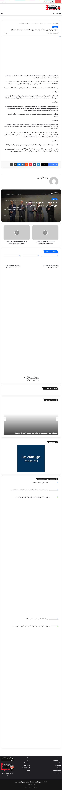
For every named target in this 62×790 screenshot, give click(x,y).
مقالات (59, 762)
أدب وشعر (58, 767)
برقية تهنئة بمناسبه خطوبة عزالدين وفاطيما (36, 619)
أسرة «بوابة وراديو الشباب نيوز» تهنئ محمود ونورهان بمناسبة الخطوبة (29, 490)
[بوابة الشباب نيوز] (53, 8)
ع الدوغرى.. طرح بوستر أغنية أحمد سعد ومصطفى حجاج (13, 266)
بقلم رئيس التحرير (31, 784)
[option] (31, 205)
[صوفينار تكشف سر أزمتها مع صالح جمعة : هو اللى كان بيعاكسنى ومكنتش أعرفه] (31, 315)
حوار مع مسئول (57, 760)
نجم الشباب (58, 765)
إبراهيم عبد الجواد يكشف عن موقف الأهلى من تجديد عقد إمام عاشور (37, 2)
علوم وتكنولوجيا (26, 767)
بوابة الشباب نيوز (42, 178)
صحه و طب (27, 765)
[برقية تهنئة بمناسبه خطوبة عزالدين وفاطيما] (53, 621)
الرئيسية (55, 23)
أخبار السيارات (57, 772)
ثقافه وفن (50, 23)
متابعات (28, 757)
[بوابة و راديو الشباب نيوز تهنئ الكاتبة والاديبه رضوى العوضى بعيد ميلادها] (53, 685)
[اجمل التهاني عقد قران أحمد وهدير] (53, 485)
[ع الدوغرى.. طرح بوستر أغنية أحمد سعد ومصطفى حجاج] (12, 259)
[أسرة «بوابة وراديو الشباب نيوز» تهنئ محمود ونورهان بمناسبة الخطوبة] (53, 492)
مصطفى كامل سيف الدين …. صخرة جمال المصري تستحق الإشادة (36, 433)
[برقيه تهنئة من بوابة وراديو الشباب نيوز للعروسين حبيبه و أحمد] (53, 556)
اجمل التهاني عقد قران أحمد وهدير (39, 483)
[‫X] (11, 773)
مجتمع (28, 770)
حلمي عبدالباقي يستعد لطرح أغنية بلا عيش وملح (50, 266)
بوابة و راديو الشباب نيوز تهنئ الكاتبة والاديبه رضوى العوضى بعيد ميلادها (29, 626)
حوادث (28, 760)
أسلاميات (59, 757)
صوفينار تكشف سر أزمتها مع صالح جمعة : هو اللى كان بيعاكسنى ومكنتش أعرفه (31, 378)
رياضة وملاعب (26, 762)
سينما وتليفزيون (57, 770)
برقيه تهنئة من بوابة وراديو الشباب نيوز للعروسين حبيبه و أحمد (31, 497)
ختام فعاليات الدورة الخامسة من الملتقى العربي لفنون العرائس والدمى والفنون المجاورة (42, 204)
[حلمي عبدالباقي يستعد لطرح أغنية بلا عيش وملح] (50, 259)
